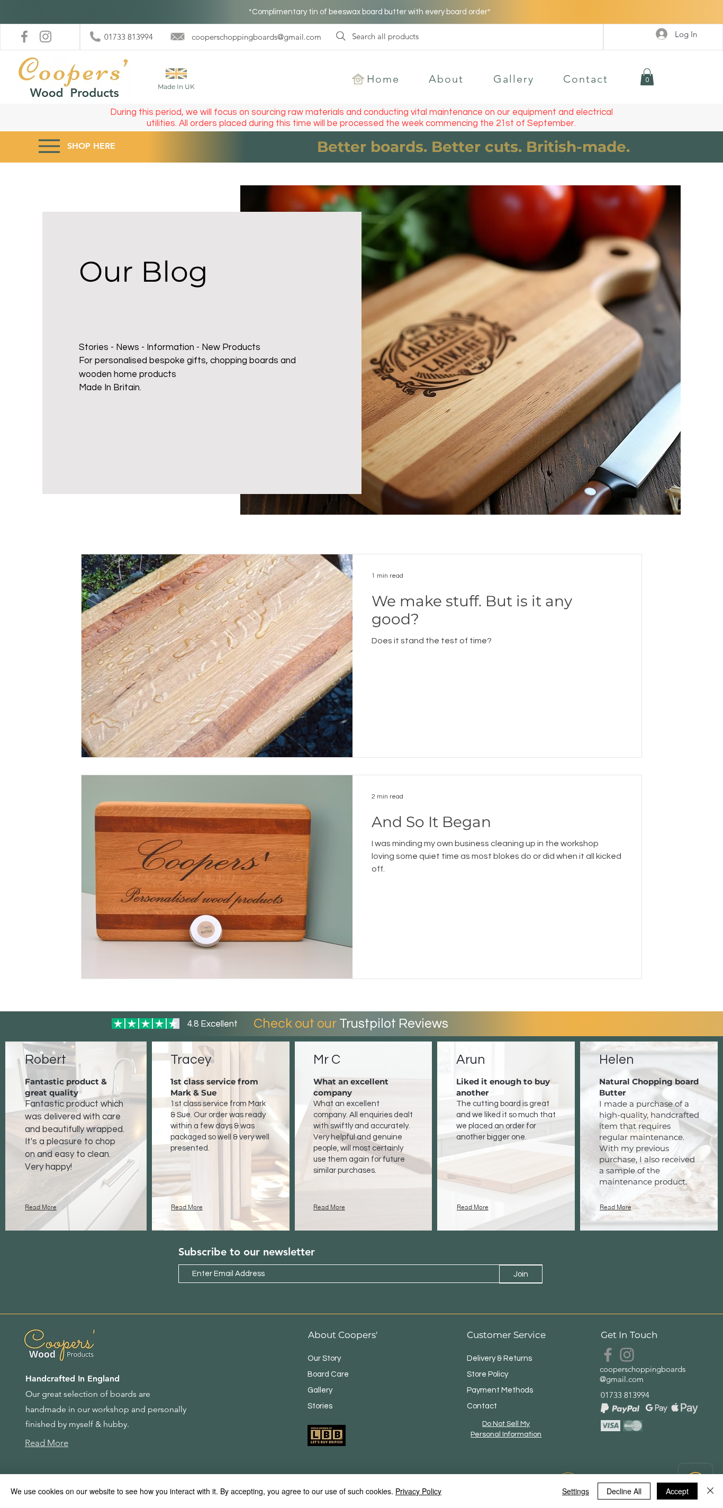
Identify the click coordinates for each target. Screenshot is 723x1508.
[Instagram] (45, 36)
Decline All (624, 1491)
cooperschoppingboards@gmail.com (256, 37)
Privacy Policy (418, 1491)
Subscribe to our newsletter (246, 1251)
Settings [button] (575, 1491)
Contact (482, 1406)
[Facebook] (24, 36)
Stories (320, 1406)
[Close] (710, 1491)
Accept (677, 1491)
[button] (647, 76)
